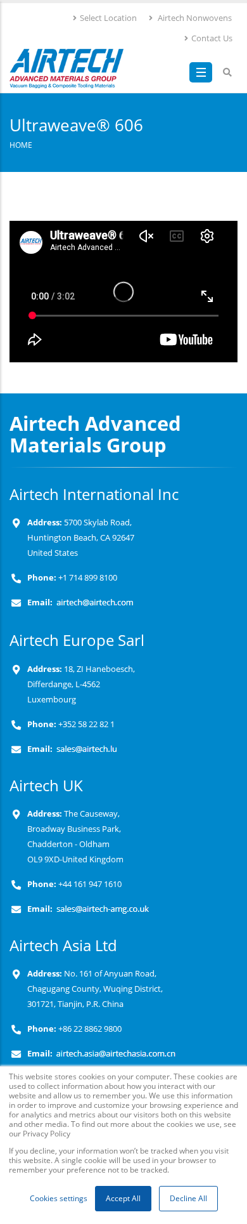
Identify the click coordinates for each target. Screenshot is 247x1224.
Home (21, 145)
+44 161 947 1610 (89, 884)
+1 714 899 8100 (87, 577)
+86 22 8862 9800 (89, 1028)
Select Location (108, 18)
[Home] (67, 68)
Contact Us (211, 38)
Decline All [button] (188, 1198)
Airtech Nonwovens (194, 18)
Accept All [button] (123, 1198)
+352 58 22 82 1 (85, 724)
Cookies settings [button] (58, 1198)
